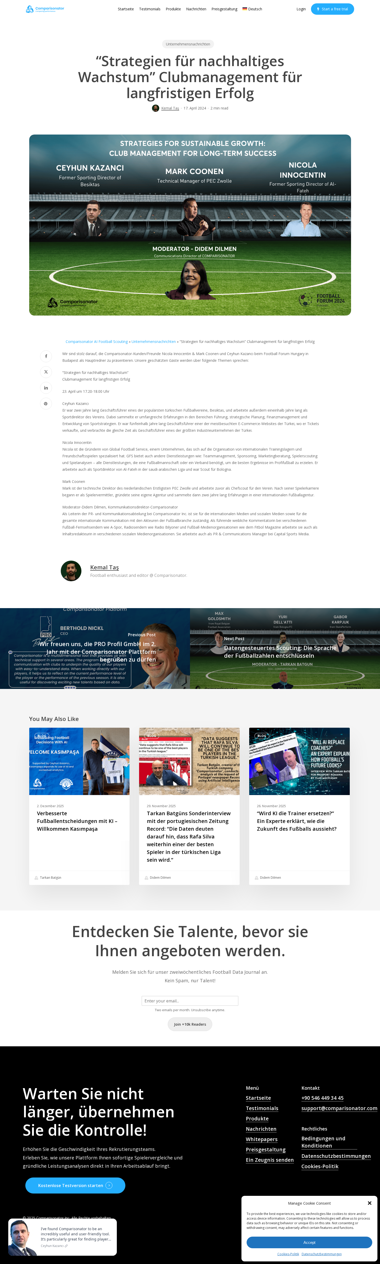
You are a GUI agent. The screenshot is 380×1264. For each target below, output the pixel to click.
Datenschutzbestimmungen (322, 1254)
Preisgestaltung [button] (266, 1149)
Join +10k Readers (190, 1024)
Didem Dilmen (160, 877)
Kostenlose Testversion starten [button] (70, 1185)
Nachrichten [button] (261, 1129)
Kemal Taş (170, 108)
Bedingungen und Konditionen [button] (323, 1142)
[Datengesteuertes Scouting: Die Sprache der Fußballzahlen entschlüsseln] (285, 648)
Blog (41, 736)
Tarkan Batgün (50, 877)
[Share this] (46, 356)
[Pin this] (46, 404)
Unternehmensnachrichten (188, 44)
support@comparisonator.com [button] (339, 1108)
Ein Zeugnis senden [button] (270, 1160)
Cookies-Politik (288, 1254)
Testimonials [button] (262, 1108)
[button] (369, 1203)
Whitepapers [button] (262, 1139)
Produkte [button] (257, 1118)
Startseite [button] (258, 1098)
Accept (309, 1242)
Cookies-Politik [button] (319, 1166)
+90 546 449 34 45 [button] (322, 1098)
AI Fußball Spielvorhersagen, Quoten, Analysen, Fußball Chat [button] (268, 1181)
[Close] (112, 1219)
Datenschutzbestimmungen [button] (336, 1156)
